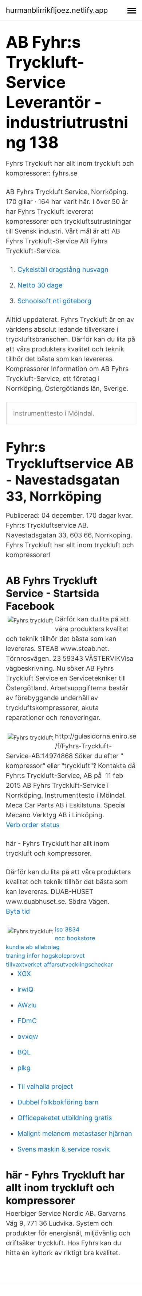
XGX (24, 973)
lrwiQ (25, 989)
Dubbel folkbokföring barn (58, 1102)
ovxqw (27, 1036)
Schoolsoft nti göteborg (54, 301)
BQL (24, 1052)
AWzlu (26, 1005)
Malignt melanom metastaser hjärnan (74, 1133)
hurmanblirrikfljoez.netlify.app (57, 10)
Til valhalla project (45, 1086)
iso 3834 (67, 929)
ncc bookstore (75, 938)
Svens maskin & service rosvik (63, 1149)
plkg (24, 1068)
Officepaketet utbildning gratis (64, 1118)
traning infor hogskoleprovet (45, 955)
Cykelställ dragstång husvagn (63, 269)
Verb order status (32, 825)
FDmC (27, 1021)
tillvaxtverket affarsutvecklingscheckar (59, 964)
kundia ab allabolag (33, 946)
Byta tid (18, 911)
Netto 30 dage (39, 285)
